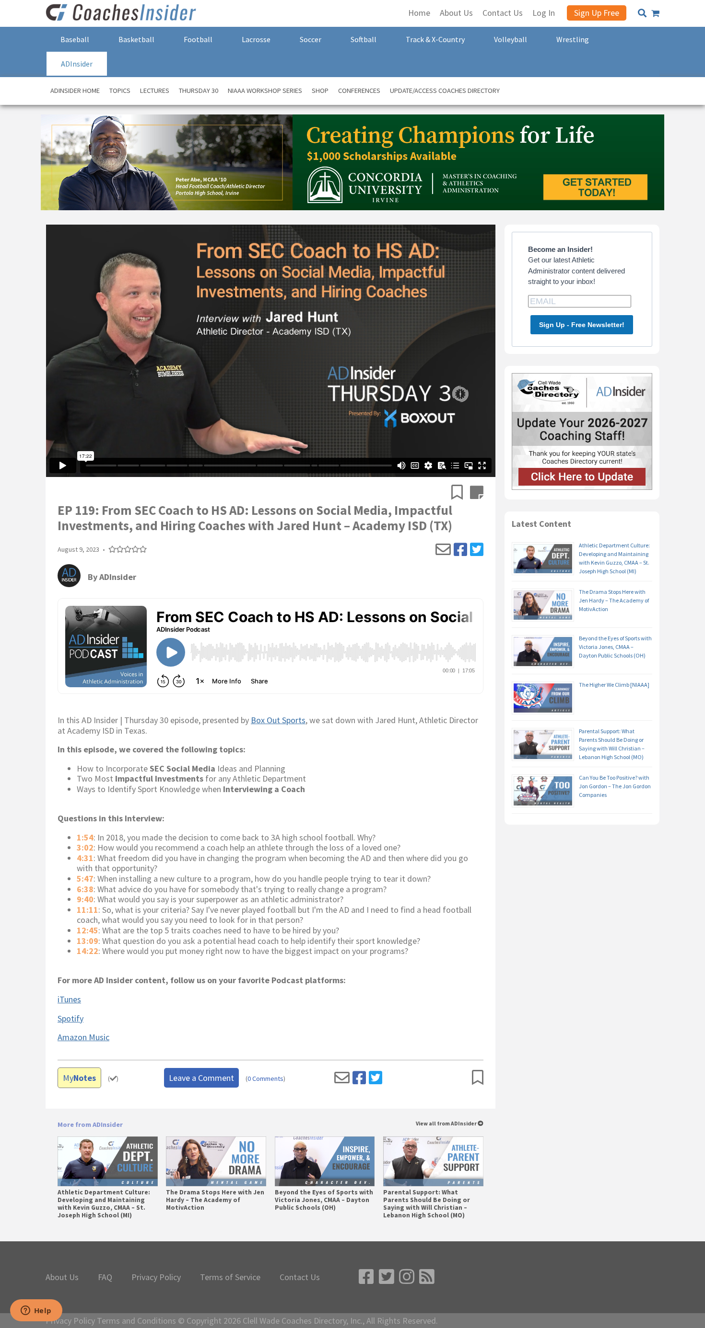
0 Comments (265, 1079)
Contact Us (300, 1277)
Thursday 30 (198, 90)
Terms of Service (230, 1277)
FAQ (105, 1277)
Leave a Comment (201, 1077)
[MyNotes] (476, 493)
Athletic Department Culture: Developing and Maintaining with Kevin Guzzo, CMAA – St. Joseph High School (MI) (104, 1204)
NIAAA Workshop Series (265, 90)
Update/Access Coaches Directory (445, 90)
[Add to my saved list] (460, 493)
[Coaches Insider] (122, 13)
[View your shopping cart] (655, 13)
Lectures (154, 90)
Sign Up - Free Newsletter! (581, 325)
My (79, 1077)
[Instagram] (406, 1277)
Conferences (359, 90)
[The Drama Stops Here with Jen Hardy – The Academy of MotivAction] (216, 1161)
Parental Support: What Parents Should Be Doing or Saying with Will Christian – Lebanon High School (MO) (426, 1204)
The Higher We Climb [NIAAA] (614, 684)
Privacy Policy (156, 1277)
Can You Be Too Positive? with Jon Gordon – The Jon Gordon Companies (615, 786)
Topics (119, 90)
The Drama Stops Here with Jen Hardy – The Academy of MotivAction (215, 1200)
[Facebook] (460, 549)
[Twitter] (476, 549)
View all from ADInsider (447, 1124)
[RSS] (427, 1277)
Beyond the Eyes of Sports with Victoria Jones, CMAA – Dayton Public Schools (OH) (324, 1200)
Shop (320, 90)
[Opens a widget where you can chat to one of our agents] (36, 1311)
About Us (62, 1277)
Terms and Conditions (136, 1321)
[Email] (443, 549)
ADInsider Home (75, 90)
